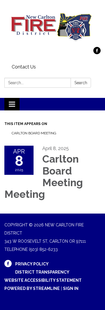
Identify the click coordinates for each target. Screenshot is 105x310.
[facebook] (97, 52)
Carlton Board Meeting (34, 133)
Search (80, 82)
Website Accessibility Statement (43, 280)
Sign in (70, 288)
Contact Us (24, 67)
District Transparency (42, 272)
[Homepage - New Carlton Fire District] (52, 26)
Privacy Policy (32, 264)
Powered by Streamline (32, 288)
